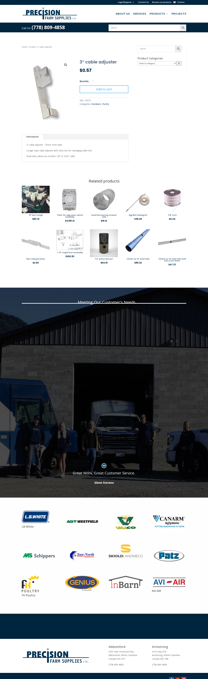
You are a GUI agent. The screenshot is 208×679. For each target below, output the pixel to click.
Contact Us (143, 2)
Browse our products (161, 2)
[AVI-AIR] (169, 587)
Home (24, 46)
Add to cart (104, 89)
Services (139, 14)
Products (157, 14)
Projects (178, 14)
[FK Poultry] (30, 591)
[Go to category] (179, 63)
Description (32, 136)
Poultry (32, 46)
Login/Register (125, 2)
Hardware (96, 104)
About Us (123, 14)
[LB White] (37, 522)
